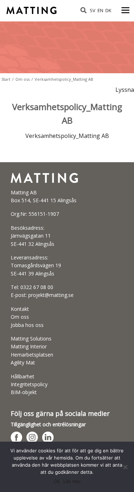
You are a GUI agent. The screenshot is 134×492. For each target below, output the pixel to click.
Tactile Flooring (32, 8)
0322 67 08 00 (36, 287)
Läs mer (72, 481)
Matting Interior (29, 346)
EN (100, 10)
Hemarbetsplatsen (32, 354)
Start (5, 79)
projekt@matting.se (51, 295)
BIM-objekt (24, 392)
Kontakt (20, 308)
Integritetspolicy (29, 384)
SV (92, 10)
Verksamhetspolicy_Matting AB (67, 136)
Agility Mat (23, 362)
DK (108, 10)
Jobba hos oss (27, 325)
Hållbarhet (22, 376)
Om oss (22, 79)
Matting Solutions (31, 338)
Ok (57, 481)
